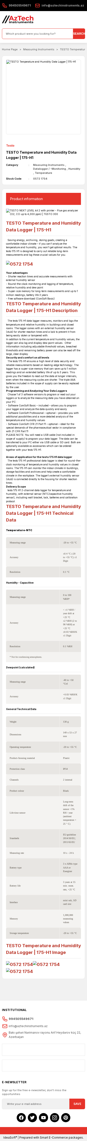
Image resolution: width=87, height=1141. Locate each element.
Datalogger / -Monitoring (49, 168)
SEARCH (79, 33)
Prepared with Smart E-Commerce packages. (51, 1137)
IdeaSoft (10, 1137)
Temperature (43, 173)
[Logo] (18, 20)
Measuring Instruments (49, 165)
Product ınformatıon (26, 198)
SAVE (77, 1104)
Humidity (74, 168)
